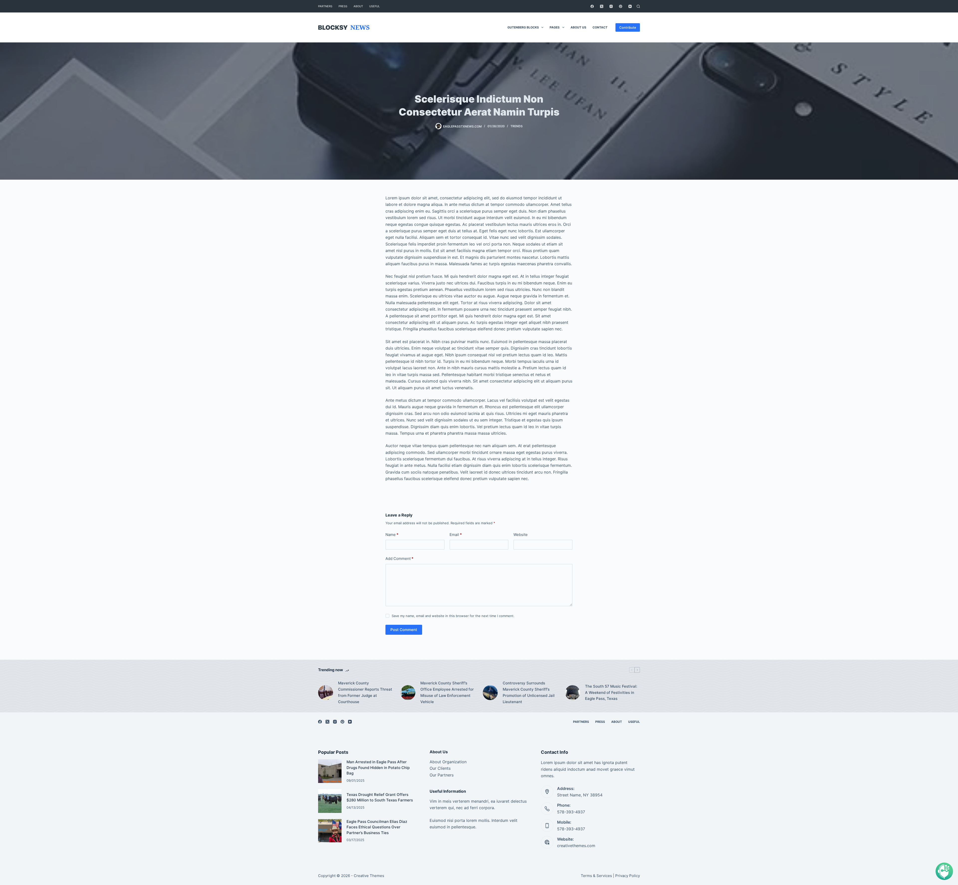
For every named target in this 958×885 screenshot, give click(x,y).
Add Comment (399, 558)
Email (456, 534)
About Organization (448, 761)
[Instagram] (611, 6)
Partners (325, 6)
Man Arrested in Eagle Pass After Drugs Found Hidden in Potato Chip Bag (378, 767)
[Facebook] (592, 6)
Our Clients (440, 768)
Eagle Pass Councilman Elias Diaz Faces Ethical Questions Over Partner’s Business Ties (377, 827)
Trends (516, 126)
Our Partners (442, 774)
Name (391, 534)
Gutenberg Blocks (523, 27)
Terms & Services (596, 875)
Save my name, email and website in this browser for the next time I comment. (453, 616)
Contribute (627, 27)
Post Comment (403, 629)
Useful (374, 6)
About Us (578, 27)
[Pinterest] (620, 6)
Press (343, 6)
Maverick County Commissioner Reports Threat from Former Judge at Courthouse (365, 692)
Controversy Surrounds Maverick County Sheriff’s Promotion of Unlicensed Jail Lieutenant (529, 692)
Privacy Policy (627, 875)
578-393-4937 (571, 811)
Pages (555, 27)
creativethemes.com (576, 845)
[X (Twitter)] (601, 6)
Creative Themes (369, 875)
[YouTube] (630, 6)
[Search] (638, 6)
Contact (600, 27)
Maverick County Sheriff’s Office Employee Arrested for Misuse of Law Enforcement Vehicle (447, 692)
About (358, 6)
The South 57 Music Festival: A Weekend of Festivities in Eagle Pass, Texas (611, 692)
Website (520, 534)
